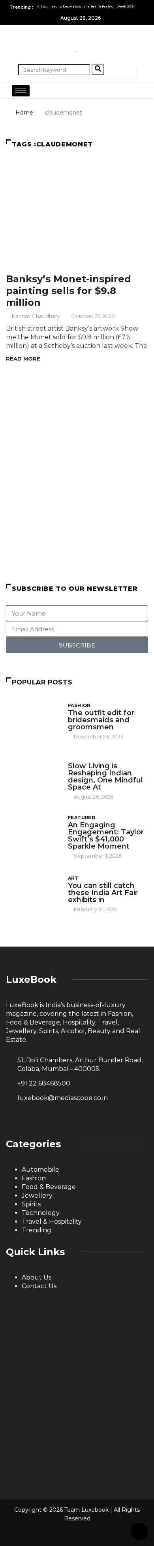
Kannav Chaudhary (36, 316)
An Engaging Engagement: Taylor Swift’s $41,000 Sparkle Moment (106, 836)
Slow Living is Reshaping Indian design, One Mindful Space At (105, 776)
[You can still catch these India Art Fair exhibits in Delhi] (33, 893)
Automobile (40, 1169)
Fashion (79, 705)
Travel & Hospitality (52, 1221)
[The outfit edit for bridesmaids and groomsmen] (33, 720)
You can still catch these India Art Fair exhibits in (103, 892)
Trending (36, 1230)
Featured (82, 817)
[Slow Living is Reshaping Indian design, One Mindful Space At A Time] (33, 775)
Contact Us (39, 1286)
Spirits (31, 1204)
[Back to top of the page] (139, 1532)
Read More (23, 358)
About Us (36, 1277)
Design (78, 758)
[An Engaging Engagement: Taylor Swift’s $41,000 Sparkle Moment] (33, 834)
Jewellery (37, 1195)
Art (73, 878)
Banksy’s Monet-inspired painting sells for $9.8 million (68, 290)
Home (24, 112)
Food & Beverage (49, 1187)
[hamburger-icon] (21, 90)
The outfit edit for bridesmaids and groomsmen (101, 719)
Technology (41, 1213)
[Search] (98, 69)
